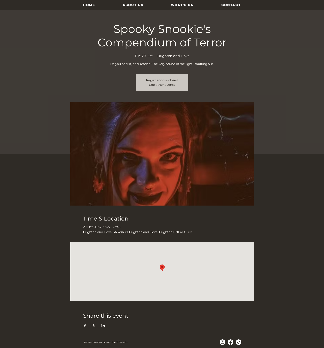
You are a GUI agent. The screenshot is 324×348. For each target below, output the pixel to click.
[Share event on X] (94, 325)
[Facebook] (230, 342)
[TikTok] (238, 342)
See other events (162, 84)
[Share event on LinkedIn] (103, 325)
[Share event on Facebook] (85, 325)
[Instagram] (222, 342)
